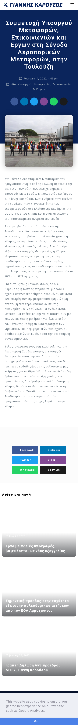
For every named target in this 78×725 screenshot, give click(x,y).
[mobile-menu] (72, 5)
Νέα (13, 84)
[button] (46, 711)
